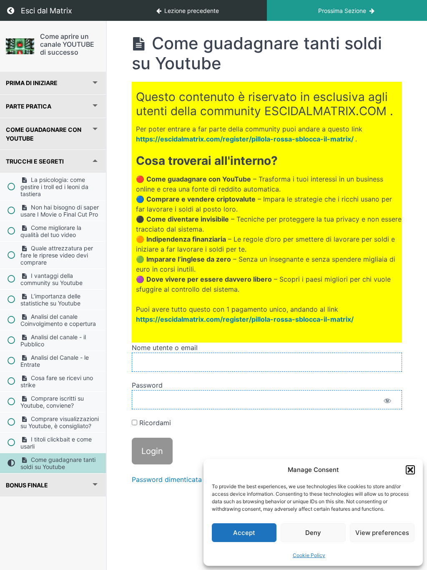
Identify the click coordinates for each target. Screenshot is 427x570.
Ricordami (154, 423)
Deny (313, 533)
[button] (410, 470)
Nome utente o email (165, 347)
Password (147, 385)
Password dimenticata (167, 479)
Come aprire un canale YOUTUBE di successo (67, 44)
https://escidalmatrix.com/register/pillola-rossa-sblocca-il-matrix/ (245, 139)
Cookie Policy (309, 555)
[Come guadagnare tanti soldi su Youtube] (20, 46)
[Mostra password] (387, 402)
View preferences (382, 533)
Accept (244, 533)
